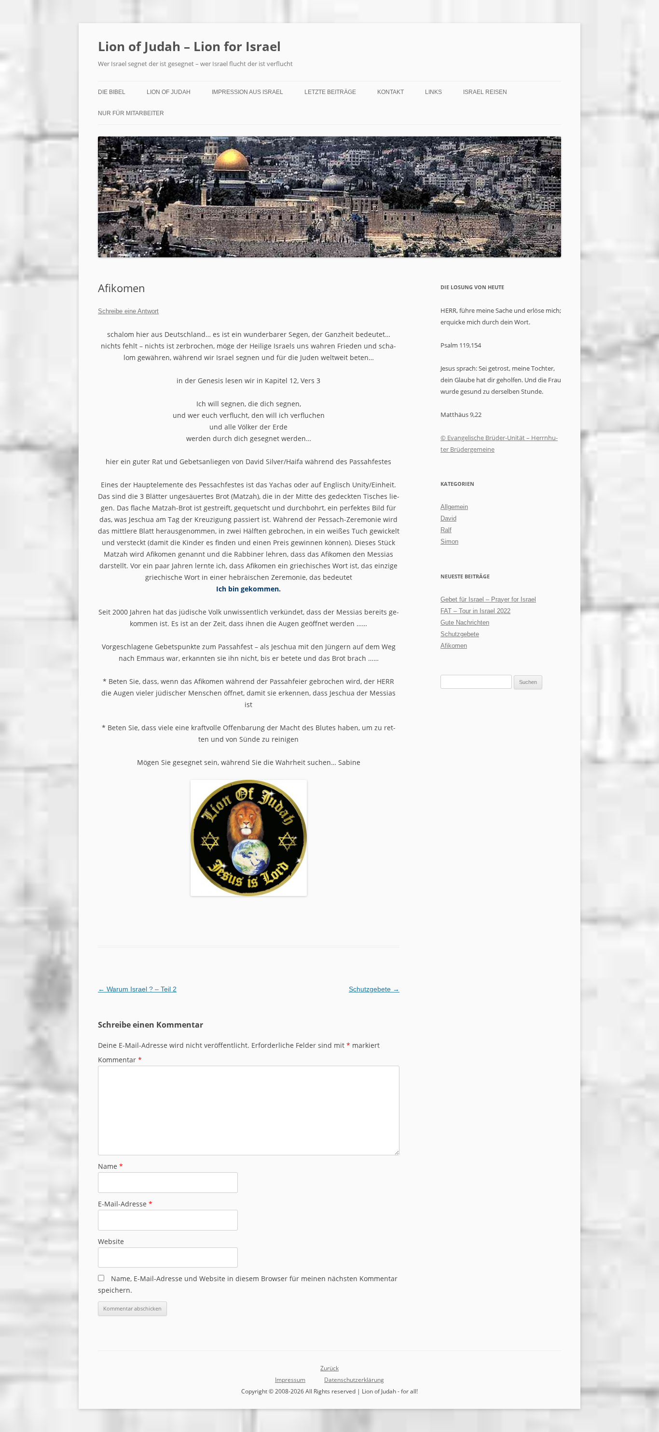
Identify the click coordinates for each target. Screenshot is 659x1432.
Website (111, 1241)
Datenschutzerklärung (354, 1380)
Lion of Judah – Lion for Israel (189, 46)
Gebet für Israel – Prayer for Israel (488, 599)
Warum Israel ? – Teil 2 (137, 989)
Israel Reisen (485, 92)
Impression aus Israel (247, 92)
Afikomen (453, 645)
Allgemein (454, 506)
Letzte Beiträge (330, 92)
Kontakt (390, 92)
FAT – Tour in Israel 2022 (475, 611)
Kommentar (120, 1059)
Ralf (446, 530)
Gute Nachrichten (464, 622)
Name (110, 1166)
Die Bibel (111, 92)
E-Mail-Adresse (125, 1203)
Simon (449, 541)
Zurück (329, 1368)
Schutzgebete (374, 989)
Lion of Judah (169, 92)
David (448, 518)
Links (433, 92)
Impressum (290, 1380)
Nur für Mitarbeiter (131, 113)
